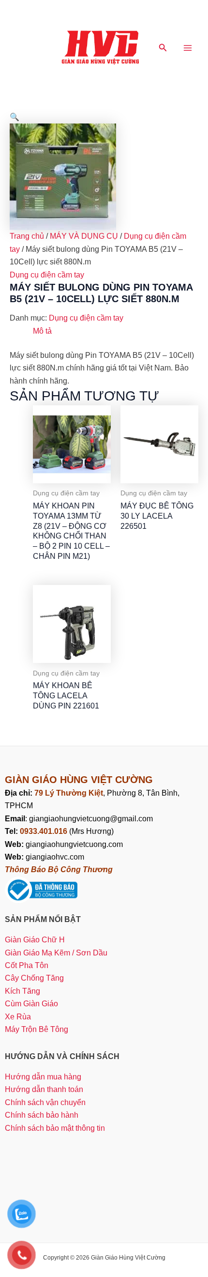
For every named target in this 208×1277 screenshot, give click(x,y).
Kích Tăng (22, 991)
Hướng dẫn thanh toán (44, 1089)
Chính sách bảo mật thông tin (55, 1128)
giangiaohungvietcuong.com (64, 844)
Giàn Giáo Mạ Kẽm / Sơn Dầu (56, 953)
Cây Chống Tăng (34, 978)
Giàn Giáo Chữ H (35, 940)
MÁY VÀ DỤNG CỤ (84, 236)
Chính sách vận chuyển (45, 1102)
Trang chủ (27, 236)
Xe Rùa (18, 1017)
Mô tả (42, 331)
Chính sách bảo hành (41, 1115)
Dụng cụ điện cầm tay (47, 275)
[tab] (115, 331)
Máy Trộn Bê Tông (36, 1029)
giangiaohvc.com (44, 857)
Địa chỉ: (19, 793)
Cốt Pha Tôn (26, 965)
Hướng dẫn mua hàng (43, 1077)
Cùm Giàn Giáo (31, 1004)
